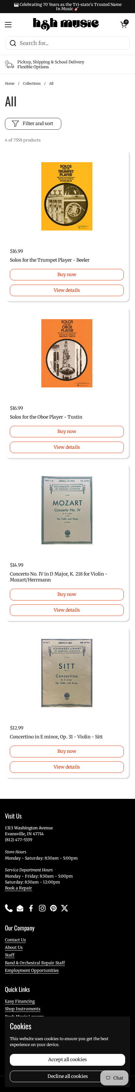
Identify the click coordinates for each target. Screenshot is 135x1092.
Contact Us (15, 939)
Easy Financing (20, 1001)
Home (9, 83)
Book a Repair (18, 887)
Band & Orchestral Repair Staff (35, 962)
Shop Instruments (22, 1008)
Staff (9, 954)
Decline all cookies (68, 1076)
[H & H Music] (66, 24)
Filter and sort (38, 123)
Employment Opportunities (32, 970)
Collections (32, 83)
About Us (14, 947)
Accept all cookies (67, 1059)
